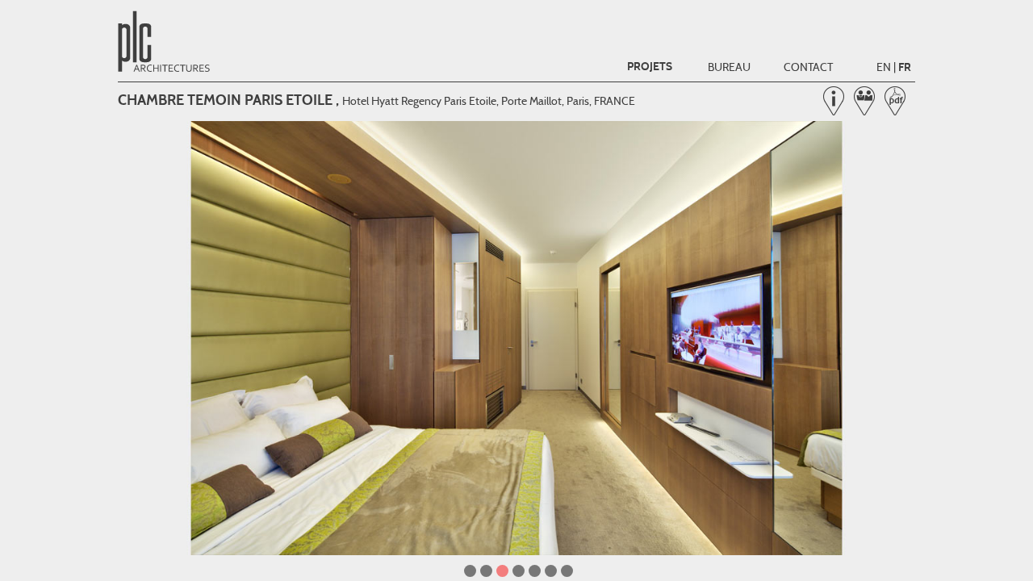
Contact (808, 67)
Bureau (729, 67)
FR (904, 67)
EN (883, 67)
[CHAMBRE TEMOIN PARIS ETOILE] (516, 338)
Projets (649, 66)
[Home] (166, 71)
